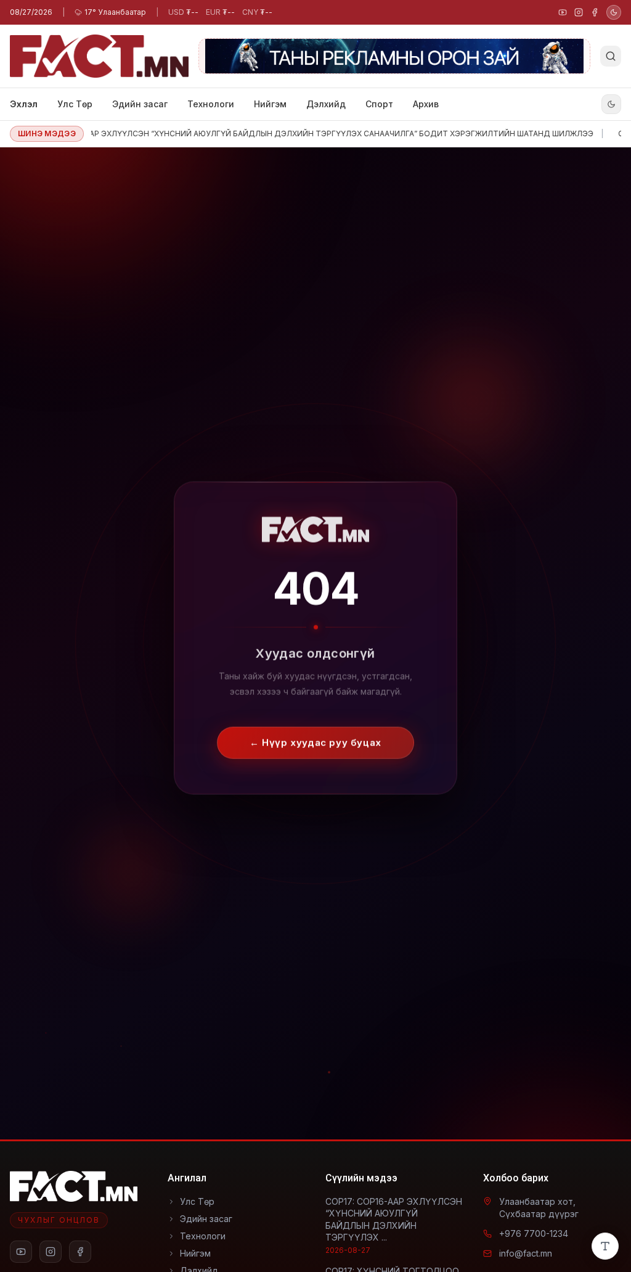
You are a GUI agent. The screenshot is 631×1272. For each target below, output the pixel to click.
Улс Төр (74, 104)
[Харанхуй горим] (613, 12)
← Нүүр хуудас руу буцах (315, 736)
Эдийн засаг (140, 104)
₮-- (183, 12)
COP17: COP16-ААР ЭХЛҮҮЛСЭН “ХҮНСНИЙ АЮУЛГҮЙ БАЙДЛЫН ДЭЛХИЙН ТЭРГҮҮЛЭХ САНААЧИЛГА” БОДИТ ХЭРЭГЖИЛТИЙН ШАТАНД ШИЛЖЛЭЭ (289, 133)
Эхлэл (24, 104)
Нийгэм (270, 104)
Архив (426, 104)
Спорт (379, 104)
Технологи (210, 104)
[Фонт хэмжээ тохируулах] (605, 1246)
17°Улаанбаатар (115, 12)
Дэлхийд (326, 104)
